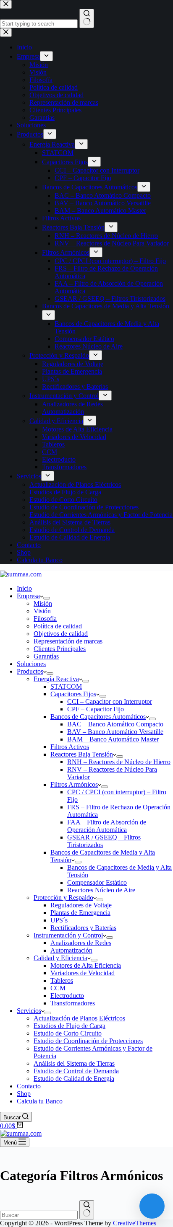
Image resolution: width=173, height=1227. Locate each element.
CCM (58, 988)
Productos (30, 671)
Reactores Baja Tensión (81, 754)
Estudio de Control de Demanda (76, 1071)
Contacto (29, 1086)
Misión (43, 603)
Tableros (61, 980)
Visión (42, 611)
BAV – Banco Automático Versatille (115, 731)
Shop (24, 1093)
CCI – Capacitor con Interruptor (109, 701)
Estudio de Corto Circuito (68, 1033)
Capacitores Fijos (73, 693)
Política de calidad (58, 626)
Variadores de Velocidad (82, 972)
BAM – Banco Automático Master (113, 739)
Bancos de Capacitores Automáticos (98, 716)
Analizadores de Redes (80, 942)
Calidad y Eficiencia (60, 957)
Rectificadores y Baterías (83, 927)
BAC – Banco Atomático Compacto (115, 724)
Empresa (28, 595)
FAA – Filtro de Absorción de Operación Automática (106, 826)
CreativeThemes (134, 1223)
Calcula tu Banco (40, 1101)
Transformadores (72, 1003)
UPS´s (59, 920)
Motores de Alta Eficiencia (85, 965)
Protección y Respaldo (63, 897)
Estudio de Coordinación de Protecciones (88, 1040)
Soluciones (31, 663)
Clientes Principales (60, 648)
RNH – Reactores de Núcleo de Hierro (118, 761)
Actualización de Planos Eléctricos (79, 1018)
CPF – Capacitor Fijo (95, 709)
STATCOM (66, 686)
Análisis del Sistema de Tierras (74, 1063)
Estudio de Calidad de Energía (74, 1078)
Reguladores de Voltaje (81, 905)
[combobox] (39, 1215)
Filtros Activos (69, 746)
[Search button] (86, 1209)
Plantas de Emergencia (80, 912)
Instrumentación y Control (68, 935)
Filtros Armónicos (74, 784)
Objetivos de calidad (61, 633)
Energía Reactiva (56, 678)
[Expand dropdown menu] (46, 598)
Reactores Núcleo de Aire (101, 890)
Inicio (24, 588)
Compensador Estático (97, 882)
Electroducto (67, 995)
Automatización (71, 950)
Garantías (46, 656)
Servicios (29, 1010)
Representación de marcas (68, 641)
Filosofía (45, 618)
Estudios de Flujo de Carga (69, 1025)
